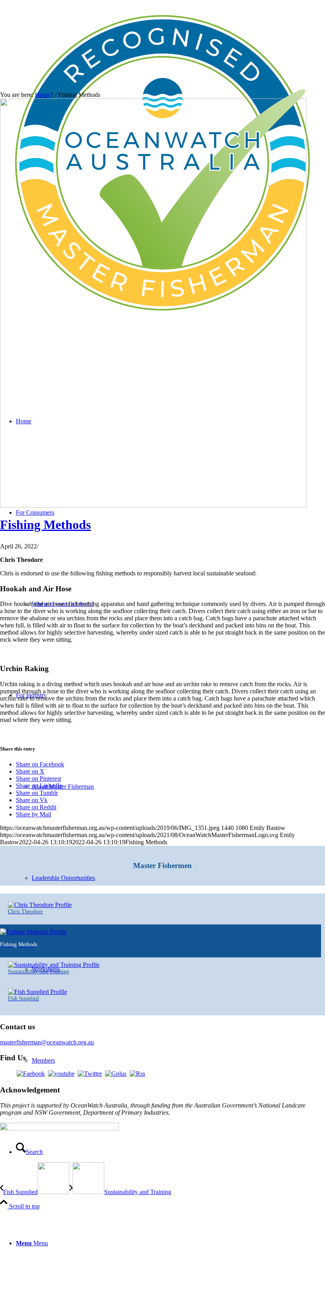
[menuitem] (170, 1243)
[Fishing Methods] (153, 505)
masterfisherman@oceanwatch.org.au (47, 1042)
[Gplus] (115, 1073)
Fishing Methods (45, 524)
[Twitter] (90, 1073)
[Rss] (137, 1073)
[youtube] (61, 1073)
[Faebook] (31, 1073)
